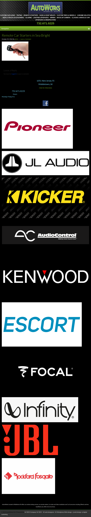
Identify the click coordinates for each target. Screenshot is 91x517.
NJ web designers (49, 512)
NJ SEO (39, 512)
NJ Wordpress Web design (63, 512)
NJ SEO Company (30, 512)
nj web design (77, 512)
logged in (14, 74)
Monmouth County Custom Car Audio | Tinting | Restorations (45, 8)
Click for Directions (45, 88)
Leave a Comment (25, 39)
